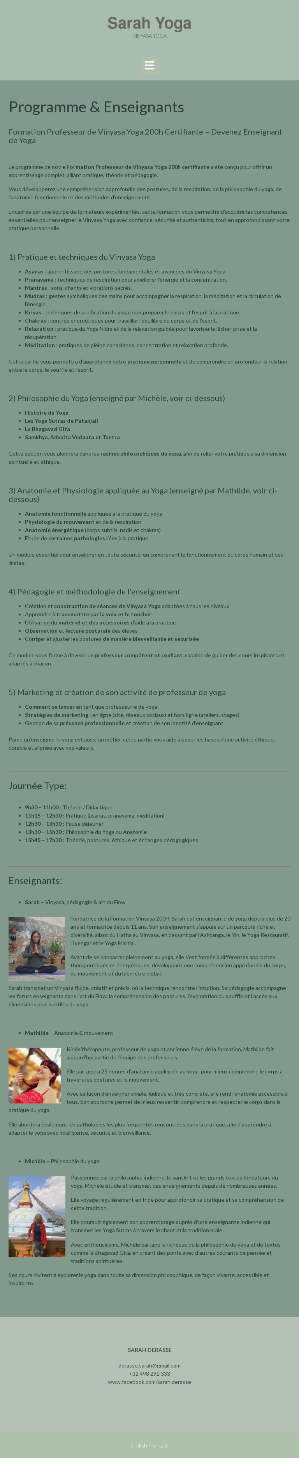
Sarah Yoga (149, 22)
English (138, 1445)
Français (158, 1445)
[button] (149, 65)
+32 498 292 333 (149, 1373)
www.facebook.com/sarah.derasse (149, 1381)
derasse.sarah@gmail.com (149, 1365)
